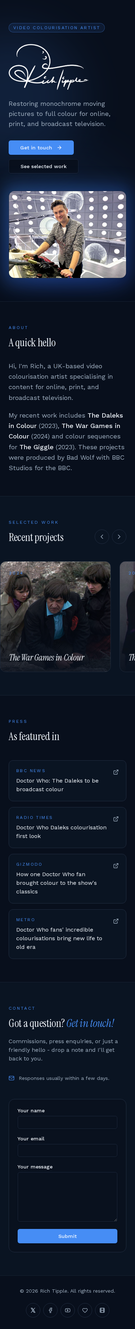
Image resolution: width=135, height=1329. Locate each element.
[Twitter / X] (33, 1310)
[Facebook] (50, 1310)
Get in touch (36, 147)
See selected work (44, 166)
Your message (35, 1166)
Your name (31, 1110)
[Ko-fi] (85, 1310)
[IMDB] (102, 1310)
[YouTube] (67, 1310)
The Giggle (36, 447)
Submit (67, 1236)
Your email (31, 1138)
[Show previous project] (102, 537)
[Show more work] (119, 537)
